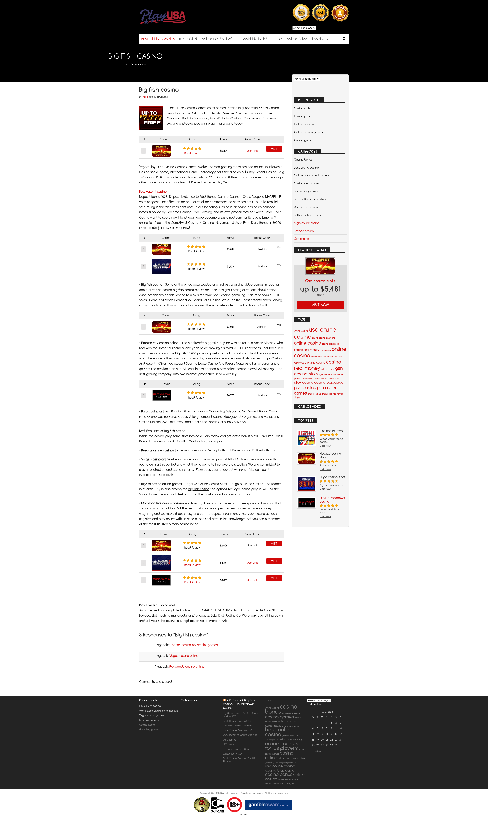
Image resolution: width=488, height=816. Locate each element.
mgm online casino (320, 356)
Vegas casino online (184, 656)
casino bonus (281, 709)
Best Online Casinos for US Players (239, 760)
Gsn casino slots (320, 280)
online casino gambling (323, 338)
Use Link (252, 151)
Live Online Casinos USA (237, 730)
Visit (274, 149)
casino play (271, 739)
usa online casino (313, 362)
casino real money (306, 350)
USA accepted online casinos (240, 734)
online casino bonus (288, 758)
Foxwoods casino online (187, 666)
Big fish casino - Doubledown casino (241, 792)
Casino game (147, 724)
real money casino (311, 378)
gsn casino (325, 350)
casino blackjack (330, 343)
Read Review (192, 153)
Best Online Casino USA (237, 720)
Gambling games (149, 729)
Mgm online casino (306, 223)
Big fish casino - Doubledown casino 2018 (240, 715)
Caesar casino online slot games (193, 645)
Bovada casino (304, 231)
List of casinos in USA (236, 749)
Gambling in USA (232, 753)
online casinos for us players (281, 745)
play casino (303, 382)
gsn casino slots (318, 371)
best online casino (291, 713)
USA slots (228, 744)
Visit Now (320, 305)
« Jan (318, 750)
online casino (307, 343)
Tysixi (145, 96)
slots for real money (288, 726)
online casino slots (330, 378)
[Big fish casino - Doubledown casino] (173, 23)
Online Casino (301, 330)
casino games (279, 717)
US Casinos (229, 739)
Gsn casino (301, 239)
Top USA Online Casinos (237, 725)
